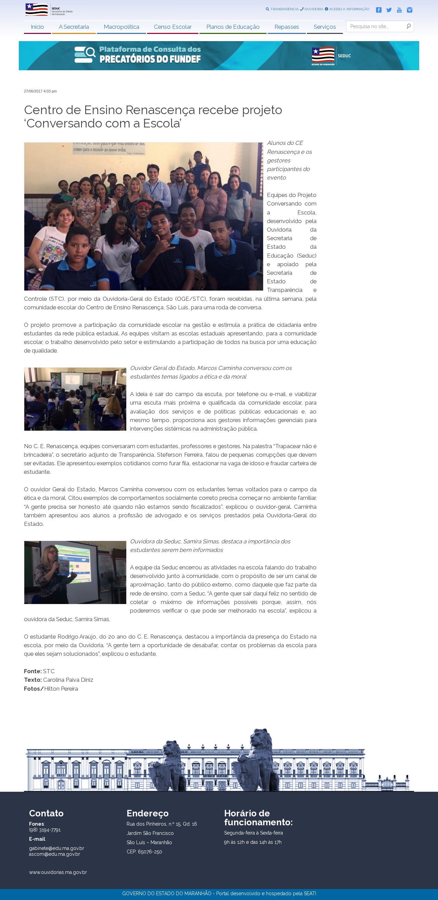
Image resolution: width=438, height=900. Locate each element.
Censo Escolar (173, 26)
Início (37, 26)
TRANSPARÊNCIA (284, 9)
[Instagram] (407, 8)
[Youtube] (397, 8)
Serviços (325, 26)
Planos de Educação (233, 26)
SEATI (310, 893)
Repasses (286, 26)
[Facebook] (377, 8)
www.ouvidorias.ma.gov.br (58, 872)
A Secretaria (74, 26)
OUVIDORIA (313, 9)
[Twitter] (387, 8)
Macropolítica (121, 26)
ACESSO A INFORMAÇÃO (348, 9)
